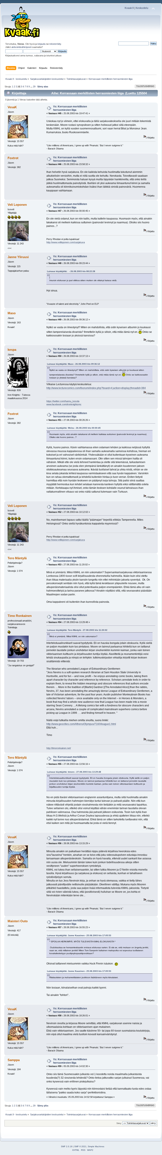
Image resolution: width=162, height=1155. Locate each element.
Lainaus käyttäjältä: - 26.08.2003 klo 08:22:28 (71, 271)
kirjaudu (42, 44)
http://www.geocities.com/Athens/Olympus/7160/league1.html (81, 724)
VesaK (12, 107)
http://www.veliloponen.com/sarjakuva (65, 242)
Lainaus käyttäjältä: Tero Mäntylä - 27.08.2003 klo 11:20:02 (77, 630)
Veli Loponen (17, 204)
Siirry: (119, 1123)
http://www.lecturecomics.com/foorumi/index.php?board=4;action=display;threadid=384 (96, 388)
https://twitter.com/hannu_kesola (62, 401)
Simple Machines (96, 1146)
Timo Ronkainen (20, 615)
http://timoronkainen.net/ (58, 748)
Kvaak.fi (129, 8)
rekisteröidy (55, 44)
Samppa (14, 1060)
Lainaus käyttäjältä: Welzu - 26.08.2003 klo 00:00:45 (74, 428)
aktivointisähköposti (21, 47)
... (31, 86)
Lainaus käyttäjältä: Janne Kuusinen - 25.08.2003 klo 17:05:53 (79, 935)
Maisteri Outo (18, 921)
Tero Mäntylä (17, 558)
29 (34, 86)
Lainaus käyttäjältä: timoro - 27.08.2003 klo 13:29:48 (74, 772)
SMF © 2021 (80, 1146)
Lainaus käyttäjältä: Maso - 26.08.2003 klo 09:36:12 (73, 364)
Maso (12, 313)
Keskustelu (142, 8)
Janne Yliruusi (18, 257)
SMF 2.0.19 (66, 1146)
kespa (12, 349)
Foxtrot (13, 158)
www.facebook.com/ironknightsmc (63, 404)
